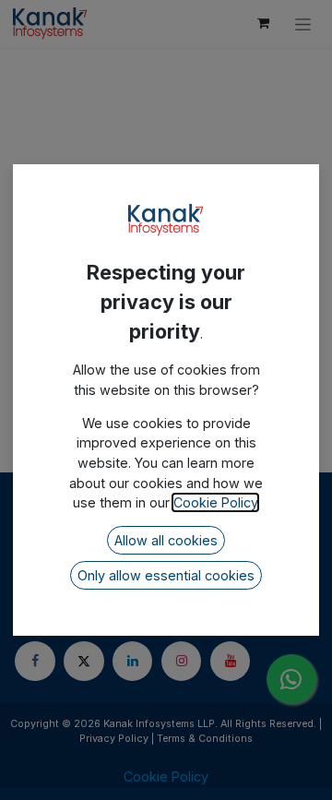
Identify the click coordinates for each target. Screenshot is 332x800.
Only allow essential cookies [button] (166, 575)
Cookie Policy (215, 502)
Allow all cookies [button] (166, 540)
